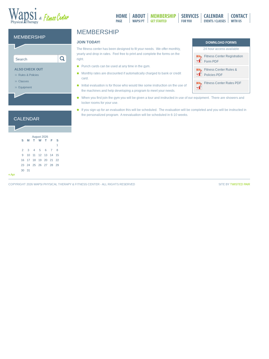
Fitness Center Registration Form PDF (223, 58)
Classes (23, 81)
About (139, 18)
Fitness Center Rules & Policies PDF (220, 72)
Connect (239, 18)
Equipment (25, 87)
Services (190, 18)
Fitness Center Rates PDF (222, 83)
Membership (163, 18)
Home (121, 18)
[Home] (38, 23)
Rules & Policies (28, 74)
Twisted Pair (240, 184)
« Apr (11, 174)
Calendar (214, 18)
